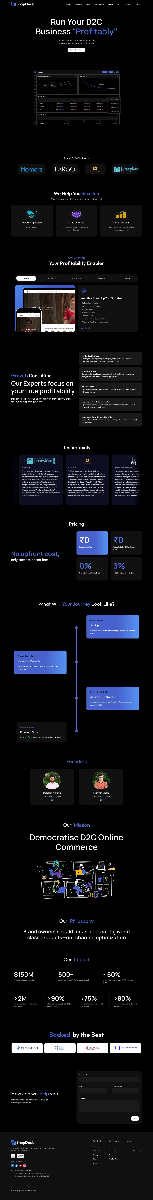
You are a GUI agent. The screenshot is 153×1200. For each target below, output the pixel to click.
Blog (94, 1159)
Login (95, 1163)
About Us (112, 1151)
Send (135, 1118)
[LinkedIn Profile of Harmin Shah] (101, 800)
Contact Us (113, 1159)
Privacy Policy (130, 1147)
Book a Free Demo (76, 50)
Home (111, 1147)
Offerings (96, 1147)
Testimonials (97, 1151)
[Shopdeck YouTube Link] (20, 1166)
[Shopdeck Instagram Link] (24, 1166)
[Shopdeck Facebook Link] (16, 1166)
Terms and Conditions (133, 1151)
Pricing (95, 1155)
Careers (112, 1155)
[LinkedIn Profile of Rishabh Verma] (52, 800)
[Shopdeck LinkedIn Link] (12, 1166)
